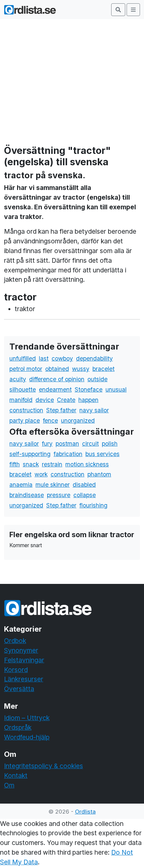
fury (47, 443)
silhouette (22, 389)
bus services (102, 453)
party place (24, 420)
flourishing (93, 505)
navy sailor (94, 410)
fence (50, 420)
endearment (55, 389)
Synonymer (21, 650)
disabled (84, 484)
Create (66, 399)
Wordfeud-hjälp (27, 737)
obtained (57, 368)
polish (110, 443)
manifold (20, 399)
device (44, 399)
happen (88, 399)
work (41, 474)
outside (97, 379)
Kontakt (15, 776)
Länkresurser (23, 679)
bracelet (103, 368)
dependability (94, 358)
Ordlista (85, 811)
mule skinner (52, 484)
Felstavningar (24, 660)
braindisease (26, 494)
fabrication (68, 453)
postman (67, 443)
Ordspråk (17, 727)
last (44, 358)
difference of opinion (56, 379)
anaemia (20, 484)
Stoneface (88, 389)
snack (31, 464)
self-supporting (30, 453)
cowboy (62, 358)
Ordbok (15, 641)
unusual (116, 389)
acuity (17, 379)
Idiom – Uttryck (27, 718)
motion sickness (87, 464)
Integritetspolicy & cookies (43, 766)
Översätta (19, 689)
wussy (80, 368)
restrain (52, 464)
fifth (14, 464)
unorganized (78, 420)
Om (9, 785)
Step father (61, 410)
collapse (84, 494)
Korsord (16, 670)
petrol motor (25, 368)
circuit (90, 443)
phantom (99, 474)
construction (26, 410)
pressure (58, 494)
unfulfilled (22, 358)
